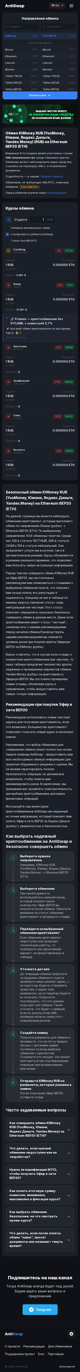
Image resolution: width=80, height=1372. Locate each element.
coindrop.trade (20, 252)
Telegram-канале (51, 176)
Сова (16, 415)
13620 (69, 450)
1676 (58, 416)
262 (60, 285)
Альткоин (20, 346)
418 (58, 450)
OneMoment (21, 380)
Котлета (19, 449)
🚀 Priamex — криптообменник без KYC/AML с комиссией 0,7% (36, 321)
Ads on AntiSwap (16, 337)
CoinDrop (19, 249)
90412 (69, 416)
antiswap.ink (67, 1366)
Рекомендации (56, 192)
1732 (57, 381)
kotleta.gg (18, 453)
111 (58, 250)
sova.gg (17, 418)
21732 (69, 250)
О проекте (12, 1346)
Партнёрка (56, 1354)
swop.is (17, 287)
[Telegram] (71, 1334)
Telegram (43, 1310)
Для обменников (60, 1346)
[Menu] (71, 5)
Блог (41, 1354)
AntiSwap (14, 5)
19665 (69, 347)
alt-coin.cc (18, 349)
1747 (70, 285)
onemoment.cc (20, 384)
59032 (69, 381)
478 (58, 347)
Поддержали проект (20, 1354)
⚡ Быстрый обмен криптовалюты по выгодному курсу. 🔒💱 (38, 330)
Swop (17, 284)
